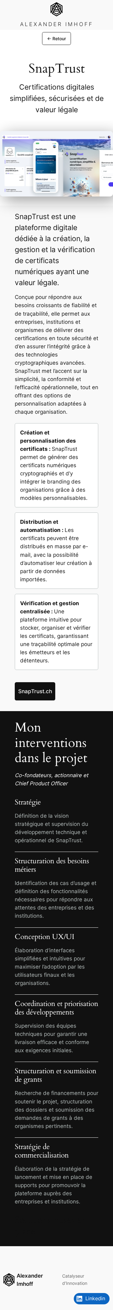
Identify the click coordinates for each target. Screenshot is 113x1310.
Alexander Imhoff (56, 24)
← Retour (56, 38)
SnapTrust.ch (35, 691)
